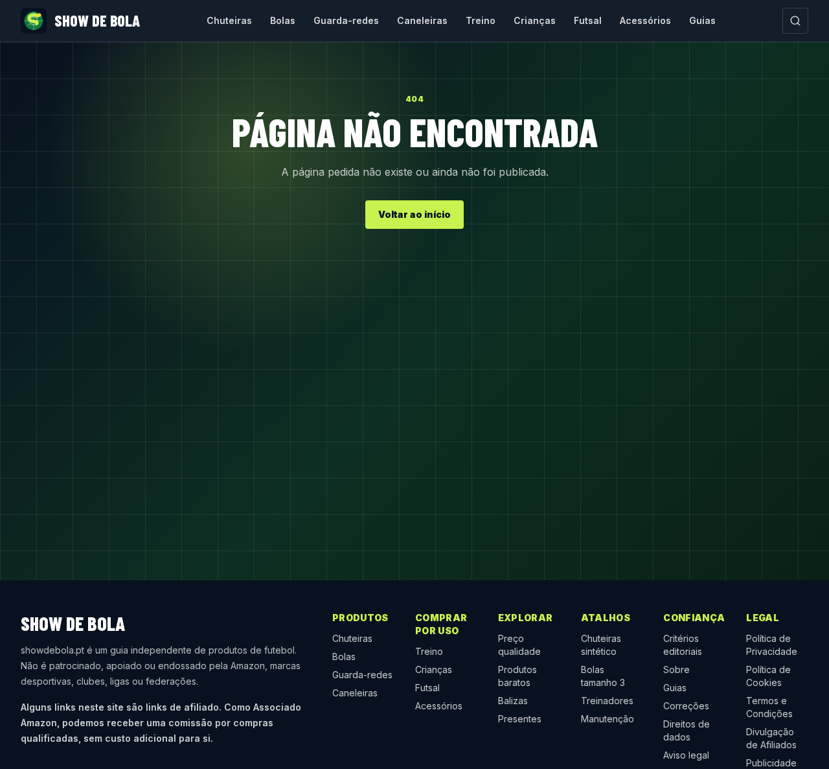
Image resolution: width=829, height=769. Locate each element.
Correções (686, 705)
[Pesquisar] (795, 21)
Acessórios (645, 20)
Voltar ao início (414, 214)
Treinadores (607, 700)
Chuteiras (229, 20)
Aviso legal (686, 755)
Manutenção (607, 718)
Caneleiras (422, 20)
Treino (480, 20)
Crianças (535, 20)
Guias (702, 20)
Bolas (282, 20)
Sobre (676, 669)
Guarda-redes (346, 20)
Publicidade (771, 762)
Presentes (519, 718)
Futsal (588, 20)
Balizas (513, 700)
